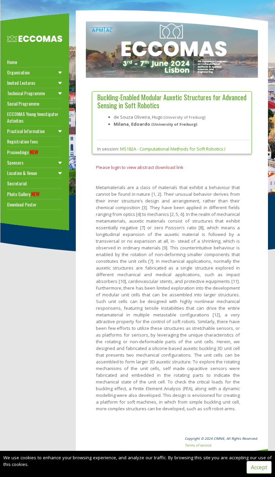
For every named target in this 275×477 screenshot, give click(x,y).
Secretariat (17, 183)
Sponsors (15, 162)
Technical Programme (26, 93)
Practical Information (26, 130)
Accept (259, 467)
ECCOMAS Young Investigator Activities (32, 117)
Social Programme (23, 103)
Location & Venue (22, 172)
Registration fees (22, 141)
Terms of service (198, 445)
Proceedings (22, 152)
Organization (18, 72)
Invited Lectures (21, 82)
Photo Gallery (23, 193)
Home (12, 61)
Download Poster (22, 204)
